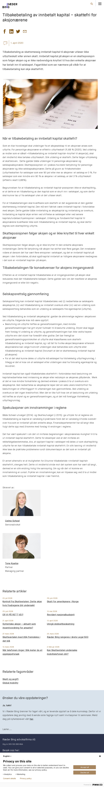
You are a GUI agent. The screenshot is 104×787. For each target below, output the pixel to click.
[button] (5, 32)
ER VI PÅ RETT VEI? (13, 615)
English (6, 756)
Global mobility (10, 683)
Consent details (9, 778)
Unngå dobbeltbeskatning (60, 624)
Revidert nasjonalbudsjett (61, 615)
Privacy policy (26, 778)
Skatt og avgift (11, 679)
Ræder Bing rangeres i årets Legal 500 (67, 637)
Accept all (85, 767)
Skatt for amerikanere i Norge (63, 602)
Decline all (84, 772)
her (31, 719)
